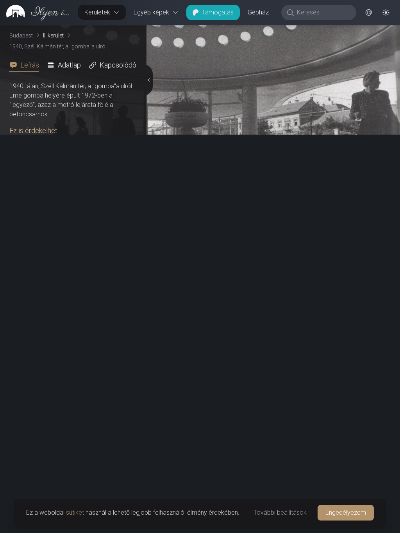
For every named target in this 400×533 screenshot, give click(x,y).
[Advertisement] (71, 463)
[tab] (26, 65)
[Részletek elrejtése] (149, 279)
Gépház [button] (258, 12)
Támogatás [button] (218, 12)
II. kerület (53, 35)
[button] (369, 12)
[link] (36, 12)
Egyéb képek (151, 12)
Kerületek (97, 12)
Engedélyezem (345, 512)
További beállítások (280, 512)
